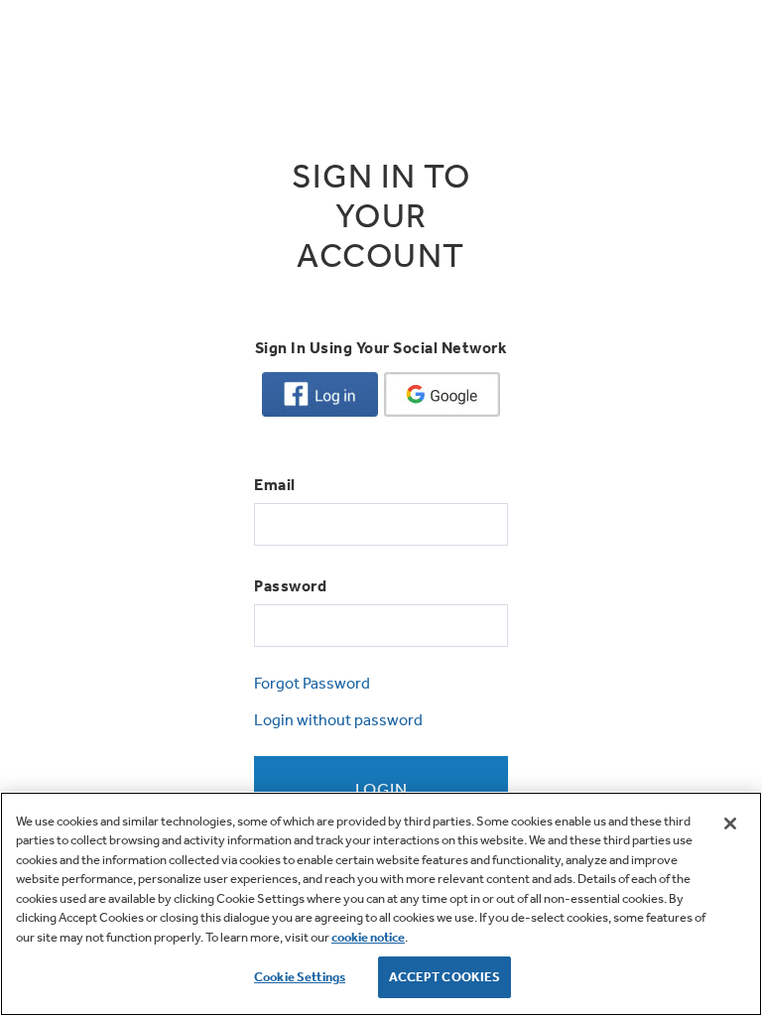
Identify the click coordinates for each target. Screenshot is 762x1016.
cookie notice (368, 937)
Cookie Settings (299, 976)
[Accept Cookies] (730, 823)
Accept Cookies (445, 976)
